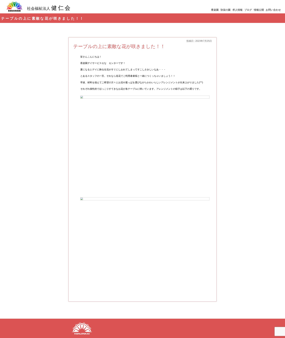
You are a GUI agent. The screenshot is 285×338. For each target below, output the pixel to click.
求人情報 (237, 9)
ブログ (248, 9)
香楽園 (215, 9)
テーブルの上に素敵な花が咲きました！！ (119, 46)
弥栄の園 (225, 9)
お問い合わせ (273, 9)
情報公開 (259, 9)
